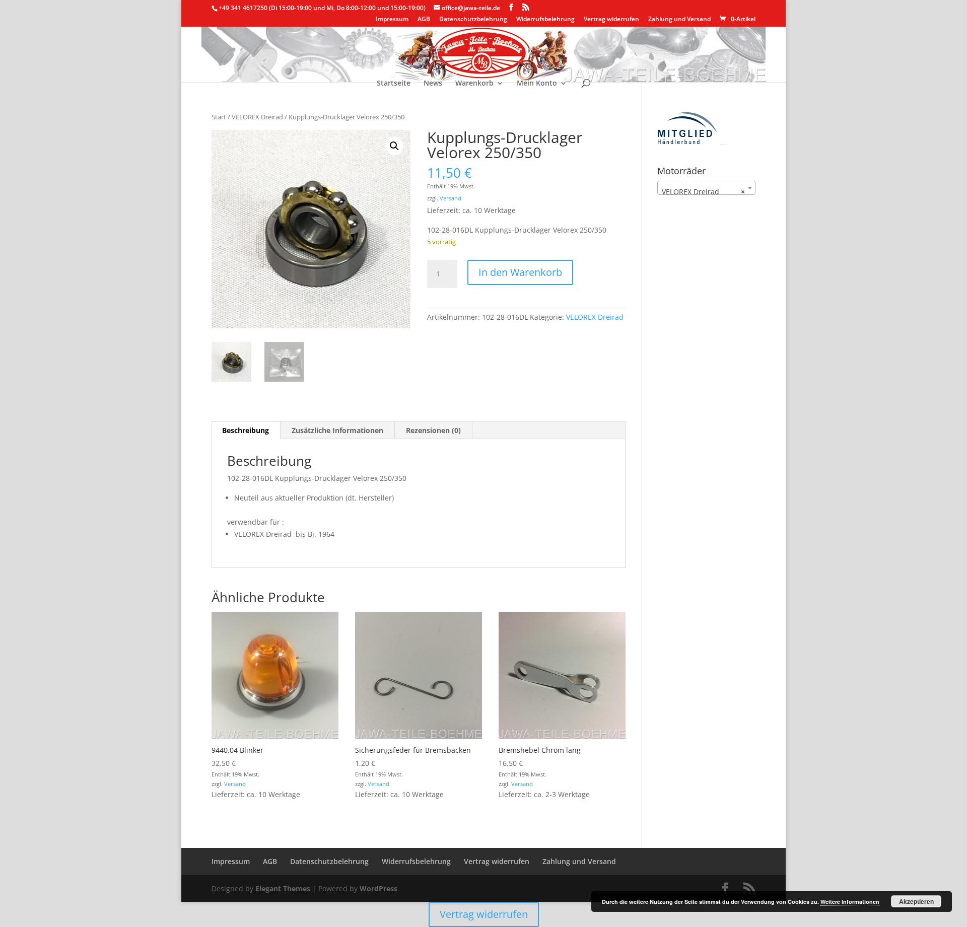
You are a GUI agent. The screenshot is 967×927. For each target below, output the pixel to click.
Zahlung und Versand (679, 19)
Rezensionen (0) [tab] (433, 430)
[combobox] (706, 188)
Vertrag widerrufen (611, 19)
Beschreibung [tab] (245, 430)
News (433, 84)
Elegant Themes (282, 888)
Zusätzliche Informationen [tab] (337, 430)
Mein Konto (537, 84)
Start (219, 116)
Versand (450, 198)
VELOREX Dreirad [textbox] (703, 191)
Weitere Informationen (849, 901)
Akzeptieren (916, 901)
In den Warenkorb (520, 272)
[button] (394, 146)
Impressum (392, 19)
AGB (424, 19)
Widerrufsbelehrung (545, 19)
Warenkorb (474, 84)
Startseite (393, 84)
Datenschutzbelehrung (473, 19)
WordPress (378, 888)
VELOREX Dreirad (257, 116)
